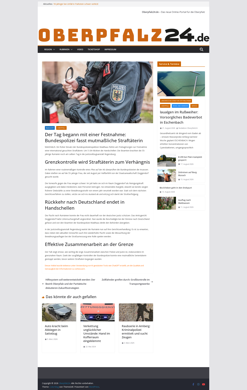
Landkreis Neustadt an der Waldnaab (176, 101)
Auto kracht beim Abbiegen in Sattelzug (56, 329)
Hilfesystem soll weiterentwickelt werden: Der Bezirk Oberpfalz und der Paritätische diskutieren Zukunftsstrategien (70, 284)
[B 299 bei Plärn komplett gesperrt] (166, 160)
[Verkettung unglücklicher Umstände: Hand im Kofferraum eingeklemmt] (97, 305)
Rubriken (64, 49)
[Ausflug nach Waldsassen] (166, 204)
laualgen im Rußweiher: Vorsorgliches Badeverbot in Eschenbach (181, 117)
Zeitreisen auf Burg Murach (187, 174)
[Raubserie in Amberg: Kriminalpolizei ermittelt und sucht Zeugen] (136, 305)
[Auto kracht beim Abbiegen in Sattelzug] (59, 305)
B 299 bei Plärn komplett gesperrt (190, 158)
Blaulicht (50, 128)
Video (80, 49)
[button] (53, 49)
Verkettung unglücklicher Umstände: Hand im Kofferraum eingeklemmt (96, 333)
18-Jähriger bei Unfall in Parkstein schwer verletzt (75, 4)
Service (194, 106)
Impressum (110, 49)
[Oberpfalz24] (123, 28)
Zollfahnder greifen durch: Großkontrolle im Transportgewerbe (126, 281)
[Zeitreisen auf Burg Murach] (166, 176)
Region (48, 49)
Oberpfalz (61, 128)
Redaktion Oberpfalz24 (188, 128)
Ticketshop (94, 49)
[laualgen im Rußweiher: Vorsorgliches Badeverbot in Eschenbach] (181, 83)
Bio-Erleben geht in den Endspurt (176, 187)
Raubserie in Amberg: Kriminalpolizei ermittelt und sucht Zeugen (136, 331)
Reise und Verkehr (180, 106)
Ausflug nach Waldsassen (184, 201)
